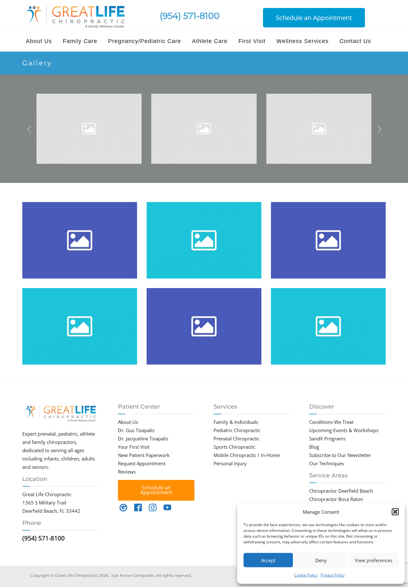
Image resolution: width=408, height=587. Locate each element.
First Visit (252, 41)
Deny (321, 560)
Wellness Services (302, 41)
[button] (395, 512)
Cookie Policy (305, 575)
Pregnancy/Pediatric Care (144, 41)
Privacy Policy (333, 575)
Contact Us (355, 41)
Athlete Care (210, 41)
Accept (268, 560)
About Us (39, 41)
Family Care (80, 41)
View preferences (373, 560)
